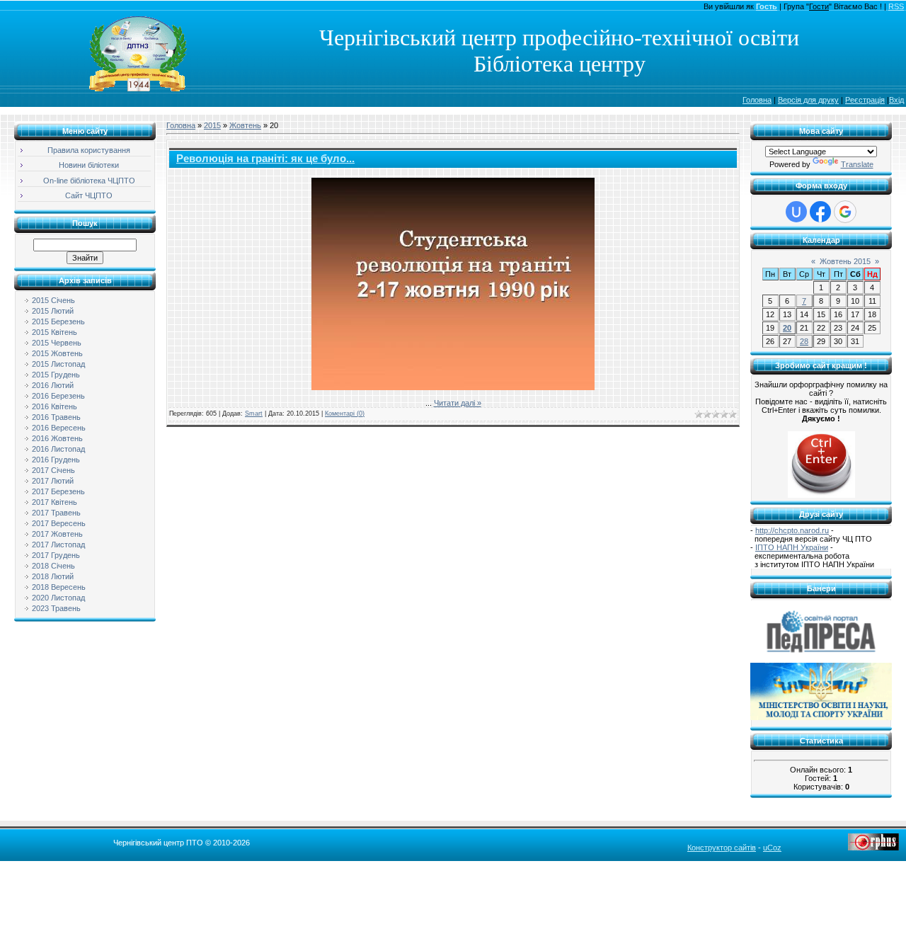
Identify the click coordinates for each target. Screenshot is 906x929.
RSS (896, 6)
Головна (757, 100)
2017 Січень (53, 470)
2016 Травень (56, 417)
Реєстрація (865, 100)
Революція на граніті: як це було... (265, 158)
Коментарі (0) (345, 413)
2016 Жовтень (57, 438)
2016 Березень (58, 396)
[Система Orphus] (873, 847)
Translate (857, 164)
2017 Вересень (59, 523)
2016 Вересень (59, 427)
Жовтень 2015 (845, 261)
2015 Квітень (54, 332)
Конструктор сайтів (721, 847)
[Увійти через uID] (796, 211)
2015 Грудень (56, 374)
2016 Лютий (53, 385)
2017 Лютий (53, 481)
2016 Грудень (56, 459)
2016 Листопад (58, 449)
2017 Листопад (58, 544)
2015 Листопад (58, 364)
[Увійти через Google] (845, 211)
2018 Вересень (59, 587)
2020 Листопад (58, 597)
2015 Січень (53, 300)
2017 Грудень (56, 555)
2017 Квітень (54, 502)
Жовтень (245, 125)
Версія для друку (808, 100)
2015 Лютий (53, 311)
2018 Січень (53, 566)
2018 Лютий (53, 576)
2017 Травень (56, 512)
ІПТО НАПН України (791, 547)
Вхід (896, 100)
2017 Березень (58, 491)
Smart (254, 413)
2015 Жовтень (57, 353)
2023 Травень (56, 608)
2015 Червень (56, 342)
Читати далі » (457, 403)
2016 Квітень (54, 406)
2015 (212, 125)
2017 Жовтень (57, 534)
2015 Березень (58, 321)
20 (787, 328)
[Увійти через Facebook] (820, 211)
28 (804, 341)
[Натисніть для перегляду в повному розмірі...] (453, 387)
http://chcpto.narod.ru (792, 530)
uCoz (772, 847)
